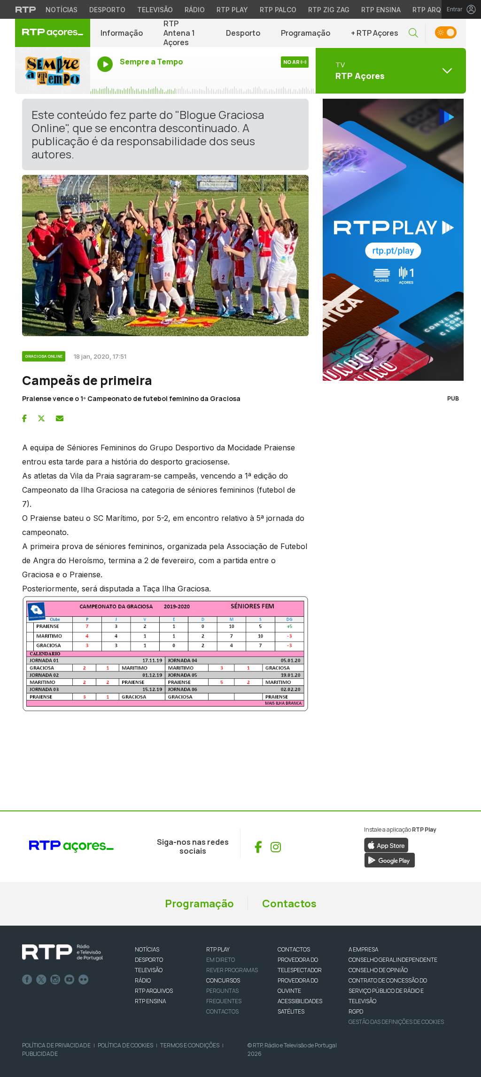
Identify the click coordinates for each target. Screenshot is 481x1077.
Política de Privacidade (56, 1045)
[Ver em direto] (52, 70)
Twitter (41, 980)
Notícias (62, 10)
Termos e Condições (189, 1045)
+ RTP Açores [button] (374, 33)
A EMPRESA (363, 949)
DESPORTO (149, 960)
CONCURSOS (223, 980)
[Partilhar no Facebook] (24, 418)
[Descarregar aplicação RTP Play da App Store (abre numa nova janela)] (386, 845)
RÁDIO (143, 980)
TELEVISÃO (149, 970)
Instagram (55, 980)
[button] (413, 33)
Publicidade (40, 1054)
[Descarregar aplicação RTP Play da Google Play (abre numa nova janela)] (389, 860)
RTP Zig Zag (328, 10)
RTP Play (232, 10)
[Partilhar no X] (41, 418)
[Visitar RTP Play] (391, 240)
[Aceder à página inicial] (52, 33)
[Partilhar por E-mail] (59, 418)
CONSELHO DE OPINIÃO (378, 970)
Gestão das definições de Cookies (396, 1022)
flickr (83, 980)
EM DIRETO (220, 960)
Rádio (195, 10)
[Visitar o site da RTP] (26, 9)
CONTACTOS (294, 949)
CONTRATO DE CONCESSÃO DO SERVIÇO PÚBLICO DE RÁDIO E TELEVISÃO (388, 990)
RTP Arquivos (436, 10)
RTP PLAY (218, 949)
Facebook (27, 980)
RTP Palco (278, 10)
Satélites (291, 1011)
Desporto (107, 10)
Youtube (69, 980)
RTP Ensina (381, 10)
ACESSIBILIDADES (300, 1001)
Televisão (155, 10)
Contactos (289, 903)
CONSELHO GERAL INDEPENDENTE (393, 960)
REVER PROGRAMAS (232, 970)
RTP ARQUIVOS (154, 991)
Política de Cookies (125, 1045)
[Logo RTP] (62, 952)
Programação (305, 33)
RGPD (356, 1011)
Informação (122, 33)
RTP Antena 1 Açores (179, 33)
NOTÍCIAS (147, 949)
